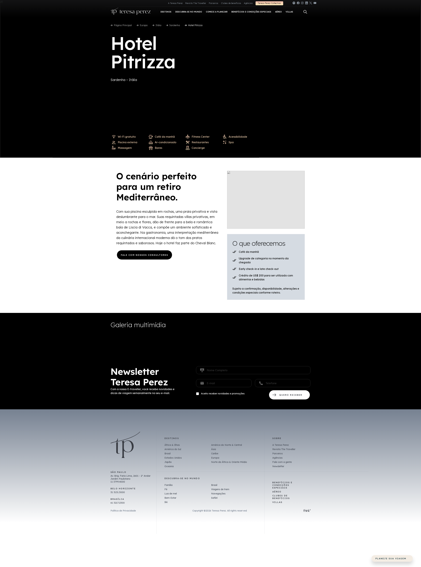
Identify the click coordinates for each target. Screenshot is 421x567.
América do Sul (172, 449)
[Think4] (306, 510)
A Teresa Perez (175, 3)
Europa (144, 25)
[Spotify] (294, 3)
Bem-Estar (170, 497)
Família (168, 485)
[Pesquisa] (305, 12)
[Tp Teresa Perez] (131, 12)
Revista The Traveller (195, 3)
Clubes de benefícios (231, 3)
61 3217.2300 (118, 502)
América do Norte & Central (226, 444)
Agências (248, 3)
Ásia (213, 449)
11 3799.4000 (118, 481)
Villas (277, 502)
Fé (165, 489)
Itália (158, 25)
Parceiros (213, 3)
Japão (168, 462)
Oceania (169, 466)
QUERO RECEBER (289, 395)
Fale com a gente (282, 462)
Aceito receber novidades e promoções (223, 393)
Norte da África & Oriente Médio (229, 462)
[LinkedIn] (306, 3)
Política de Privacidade (123, 510)
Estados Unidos (173, 457)
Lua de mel (170, 493)
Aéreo (276, 491)
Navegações (218, 493)
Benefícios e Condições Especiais (282, 485)
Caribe (214, 453)
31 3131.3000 (118, 492)
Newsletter (278, 466)
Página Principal (123, 25)
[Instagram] (302, 3)
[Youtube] (315, 3)
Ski (166, 502)
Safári (214, 497)
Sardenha (174, 25)
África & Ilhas (172, 444)
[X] (310, 3)
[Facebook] (298, 3)
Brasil (167, 453)
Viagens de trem (220, 489)
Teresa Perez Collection (269, 3)
